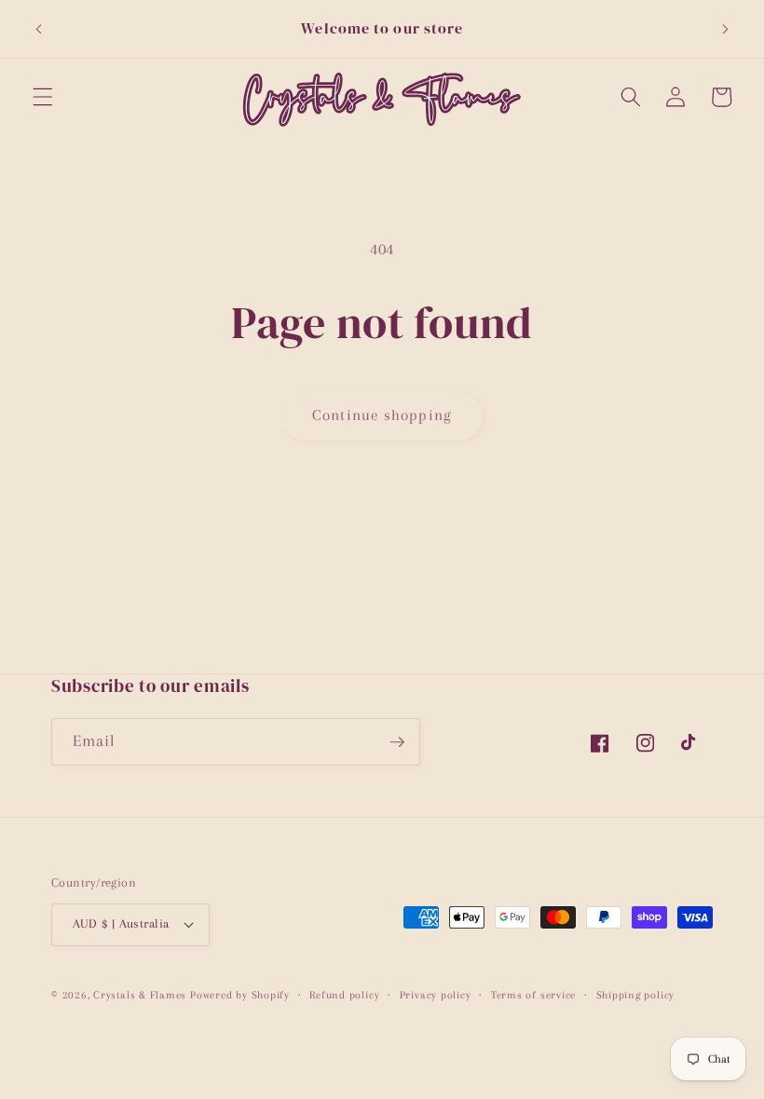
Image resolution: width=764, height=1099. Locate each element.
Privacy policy (435, 994)
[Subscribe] (397, 742)
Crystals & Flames (139, 994)
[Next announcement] (724, 28)
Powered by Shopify (240, 994)
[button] (42, 97)
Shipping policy (635, 994)
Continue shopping (382, 415)
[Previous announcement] (39, 28)
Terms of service (533, 994)
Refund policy (344, 994)
